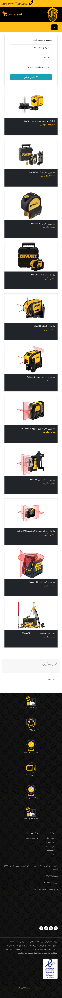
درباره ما (50, 838)
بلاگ (52, 854)
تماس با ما (49, 842)
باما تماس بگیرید (20, 2)
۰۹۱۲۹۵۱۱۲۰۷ (22, 4)
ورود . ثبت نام (14, 14)
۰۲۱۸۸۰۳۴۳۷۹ (8, 4)
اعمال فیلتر (30, 77)
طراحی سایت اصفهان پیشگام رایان (31, 988)
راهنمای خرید (31, 838)
